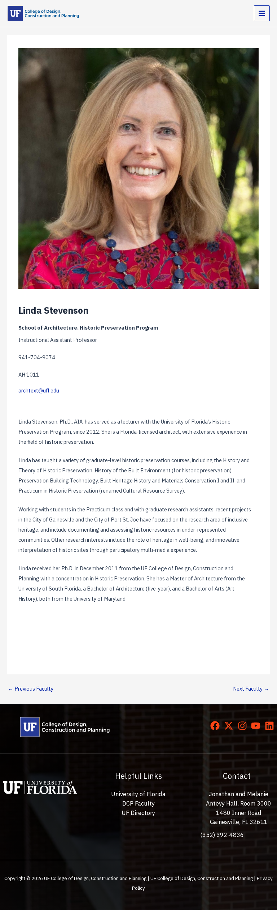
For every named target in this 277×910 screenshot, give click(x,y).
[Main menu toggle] (262, 13)
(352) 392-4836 (222, 835)
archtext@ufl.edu (38, 390)
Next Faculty (251, 688)
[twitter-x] (230, 725)
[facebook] (216, 725)
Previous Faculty (30, 688)
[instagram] (244, 725)
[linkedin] (271, 725)
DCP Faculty (138, 803)
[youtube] (257, 725)
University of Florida (138, 794)
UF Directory (138, 813)
